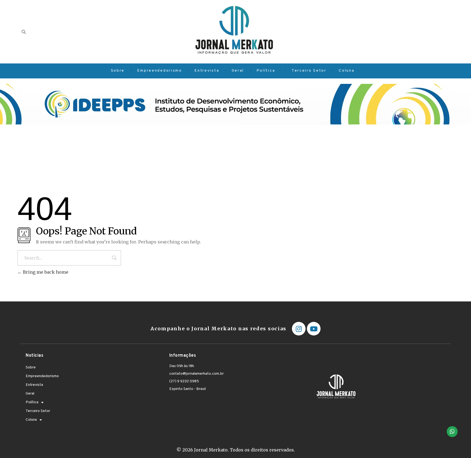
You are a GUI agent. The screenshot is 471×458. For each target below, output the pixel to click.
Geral (30, 393)
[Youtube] (314, 328)
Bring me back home (45, 272)
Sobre (31, 367)
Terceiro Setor (38, 411)
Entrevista (34, 385)
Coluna (31, 419)
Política (32, 402)
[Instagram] (299, 328)
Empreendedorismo (42, 376)
